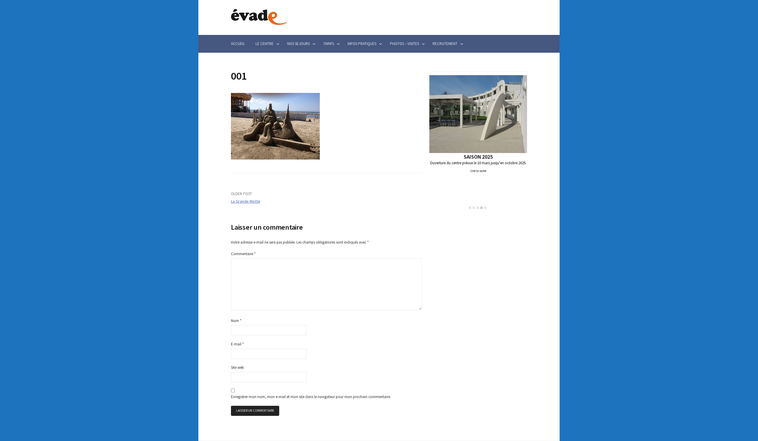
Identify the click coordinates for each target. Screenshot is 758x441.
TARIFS (328, 43)
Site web (237, 367)
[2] (474, 208)
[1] (470, 208)
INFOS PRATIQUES (362, 43)
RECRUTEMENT (445, 43)
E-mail (237, 344)
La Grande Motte (245, 201)
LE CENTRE (265, 43)
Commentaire (243, 253)
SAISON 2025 (478, 156)
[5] (485, 208)
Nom (236, 320)
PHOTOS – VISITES (404, 43)
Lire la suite (478, 171)
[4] (481, 208)
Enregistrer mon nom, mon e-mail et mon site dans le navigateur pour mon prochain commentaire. (311, 396)
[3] (477, 208)
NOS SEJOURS (298, 43)
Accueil (238, 43)
